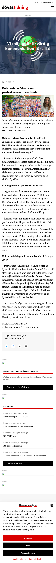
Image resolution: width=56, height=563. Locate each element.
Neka (28, 545)
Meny (51, 7)
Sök (39, 7)
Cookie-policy (18, 559)
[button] (52, 505)
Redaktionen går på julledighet (16, 416)
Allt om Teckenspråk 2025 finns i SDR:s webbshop (24, 456)
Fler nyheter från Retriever (18, 387)
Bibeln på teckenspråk (12, 446)
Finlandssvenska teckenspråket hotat (18, 426)
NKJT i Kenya (9, 436)
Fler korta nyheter (15, 463)
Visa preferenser (28, 552)
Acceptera (28, 538)
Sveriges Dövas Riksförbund (43, 2)
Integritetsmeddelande (33, 559)
